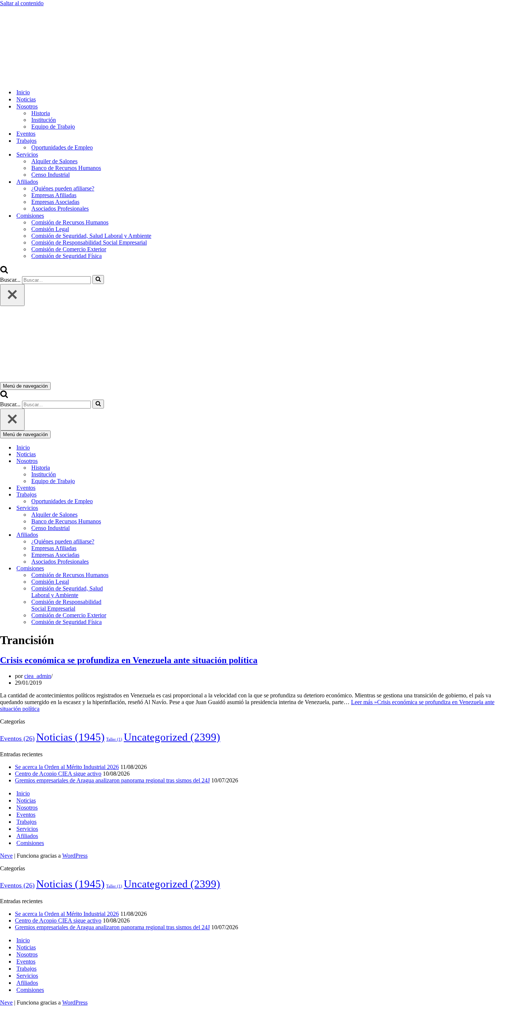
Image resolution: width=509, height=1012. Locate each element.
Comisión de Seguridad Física (66, 256)
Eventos (25, 133)
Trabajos (26, 822)
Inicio (23, 92)
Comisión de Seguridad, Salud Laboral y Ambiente (91, 236)
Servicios (27, 829)
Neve (6, 855)
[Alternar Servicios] (130, 508)
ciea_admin (37, 676)
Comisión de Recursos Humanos (69, 222)
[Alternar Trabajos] (130, 495)
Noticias (26, 99)
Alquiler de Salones (54, 161)
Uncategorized (172, 737)
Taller (114, 739)
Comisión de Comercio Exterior (68, 249)
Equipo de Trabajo (53, 126)
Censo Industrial (50, 174)
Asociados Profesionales (60, 208)
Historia (40, 113)
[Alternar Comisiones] (130, 568)
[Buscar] (4, 271)
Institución (43, 120)
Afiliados (27, 836)
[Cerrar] (12, 295)
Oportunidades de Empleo (62, 147)
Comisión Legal (50, 229)
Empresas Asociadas (55, 202)
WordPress (75, 855)
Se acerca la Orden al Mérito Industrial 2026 (67, 767)
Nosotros (27, 807)
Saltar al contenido (22, 3)
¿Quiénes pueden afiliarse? (62, 188)
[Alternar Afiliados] (130, 535)
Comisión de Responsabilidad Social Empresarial (89, 242)
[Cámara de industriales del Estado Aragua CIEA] (37, 79)
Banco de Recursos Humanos (66, 168)
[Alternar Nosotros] (130, 461)
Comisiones (30, 843)
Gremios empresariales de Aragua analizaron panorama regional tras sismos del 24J (112, 780)
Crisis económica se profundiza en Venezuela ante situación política (128, 660)
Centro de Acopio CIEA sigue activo (58, 773)
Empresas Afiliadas (53, 195)
